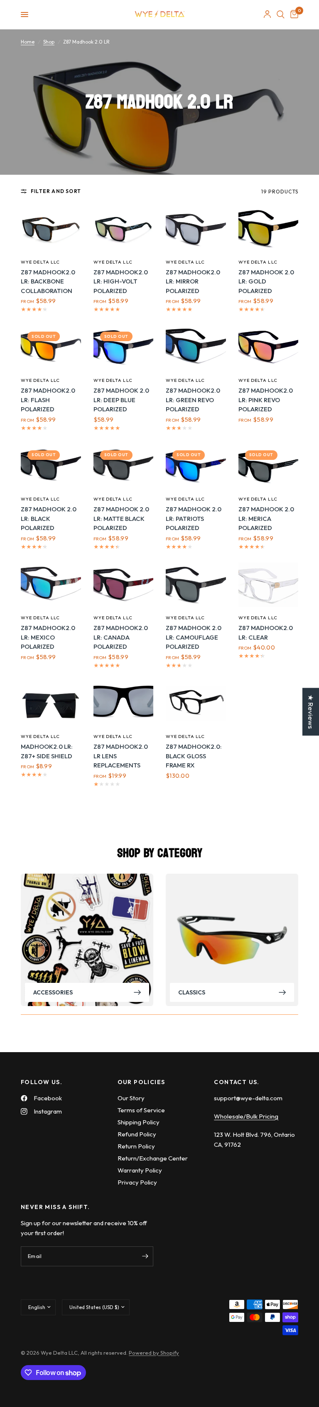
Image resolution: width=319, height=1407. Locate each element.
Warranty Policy (140, 1170)
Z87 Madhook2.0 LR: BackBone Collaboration (48, 281)
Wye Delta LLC (40, 262)
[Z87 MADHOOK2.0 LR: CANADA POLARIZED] (123, 584)
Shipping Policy (139, 1122)
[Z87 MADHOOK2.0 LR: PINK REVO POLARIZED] (268, 347)
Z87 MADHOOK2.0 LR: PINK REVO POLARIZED (265, 399)
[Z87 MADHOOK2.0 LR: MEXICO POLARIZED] (51, 584)
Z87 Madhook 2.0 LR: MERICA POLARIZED (266, 518)
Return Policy (136, 1146)
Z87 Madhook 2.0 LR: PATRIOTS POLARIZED (193, 518)
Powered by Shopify (154, 1352)
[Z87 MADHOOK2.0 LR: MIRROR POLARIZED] (196, 228)
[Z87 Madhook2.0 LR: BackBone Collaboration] (51, 228)
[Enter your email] (145, 1256)
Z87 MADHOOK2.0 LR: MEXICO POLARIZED (48, 637)
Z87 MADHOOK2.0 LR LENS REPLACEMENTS (120, 756)
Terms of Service (141, 1110)
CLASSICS (191, 992)
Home (27, 42)
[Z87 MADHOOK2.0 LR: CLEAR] (268, 584)
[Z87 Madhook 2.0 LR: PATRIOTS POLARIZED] (196, 466)
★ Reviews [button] (311, 711)
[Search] (280, 14)
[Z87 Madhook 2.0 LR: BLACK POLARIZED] (51, 466)
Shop (48, 42)
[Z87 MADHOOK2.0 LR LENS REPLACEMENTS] (123, 703)
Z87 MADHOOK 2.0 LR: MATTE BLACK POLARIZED (121, 518)
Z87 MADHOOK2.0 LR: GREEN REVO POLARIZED (193, 399)
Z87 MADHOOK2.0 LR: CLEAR (265, 632)
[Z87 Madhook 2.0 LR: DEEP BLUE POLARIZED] (123, 347)
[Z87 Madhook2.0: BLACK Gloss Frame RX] (196, 703)
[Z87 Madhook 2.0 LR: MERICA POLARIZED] (268, 466)
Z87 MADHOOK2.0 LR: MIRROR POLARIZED (193, 281)
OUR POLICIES (141, 1082)
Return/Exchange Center (153, 1158)
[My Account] (267, 14)
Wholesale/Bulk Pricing (246, 1116)
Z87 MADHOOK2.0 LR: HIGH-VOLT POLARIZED (120, 281)
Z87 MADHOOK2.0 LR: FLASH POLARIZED (48, 399)
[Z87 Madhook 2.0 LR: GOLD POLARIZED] (268, 228)
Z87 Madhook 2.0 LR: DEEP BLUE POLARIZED (121, 399)
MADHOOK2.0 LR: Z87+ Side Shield (47, 751)
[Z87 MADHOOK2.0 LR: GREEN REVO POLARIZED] (196, 347)
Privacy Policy (137, 1182)
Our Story (131, 1098)
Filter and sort (56, 191)
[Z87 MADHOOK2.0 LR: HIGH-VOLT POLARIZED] (123, 228)
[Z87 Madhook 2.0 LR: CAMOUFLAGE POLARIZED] (196, 584)
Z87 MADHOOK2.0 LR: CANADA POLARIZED (120, 637)
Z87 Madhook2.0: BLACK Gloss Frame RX (194, 756)
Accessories (53, 992)
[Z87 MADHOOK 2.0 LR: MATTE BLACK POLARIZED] (123, 466)
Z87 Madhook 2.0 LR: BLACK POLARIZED (48, 518)
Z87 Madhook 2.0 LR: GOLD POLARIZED (266, 281)
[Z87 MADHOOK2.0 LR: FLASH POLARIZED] (51, 347)
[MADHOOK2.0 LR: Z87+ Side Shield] (51, 703)
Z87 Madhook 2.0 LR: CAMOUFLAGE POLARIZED (193, 637)
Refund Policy (137, 1134)
